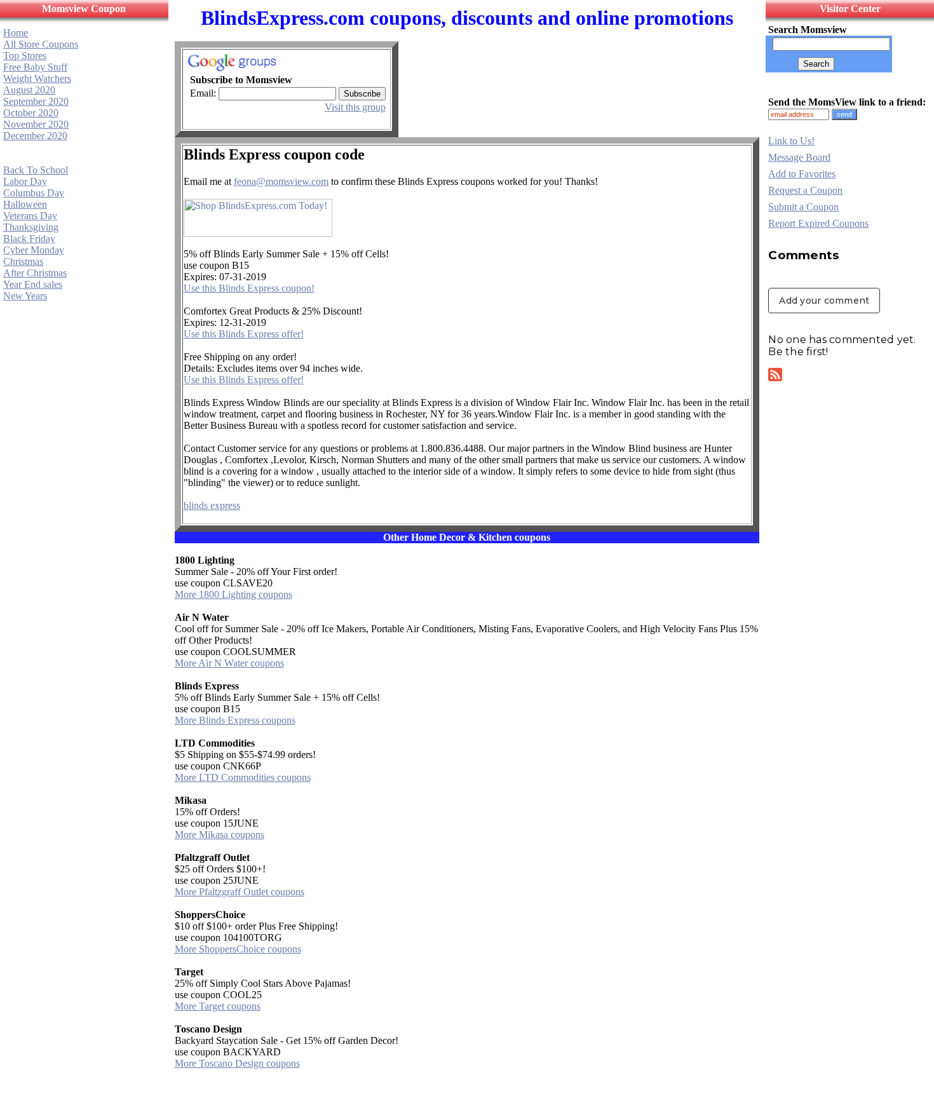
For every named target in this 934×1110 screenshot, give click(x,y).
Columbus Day (33, 192)
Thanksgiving (30, 227)
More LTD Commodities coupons (243, 777)
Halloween (25, 204)
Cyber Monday (33, 250)
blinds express (212, 505)
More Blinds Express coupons (235, 720)
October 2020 (30, 112)
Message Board (799, 157)
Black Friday (29, 238)
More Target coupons (218, 1006)
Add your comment (824, 300)
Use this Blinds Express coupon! (249, 288)
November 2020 (36, 124)
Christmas (23, 261)
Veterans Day (30, 215)
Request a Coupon (805, 190)
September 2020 (36, 101)
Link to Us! (791, 140)
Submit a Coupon (803, 206)
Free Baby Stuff (35, 67)
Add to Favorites (802, 173)
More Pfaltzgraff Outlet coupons (239, 891)
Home (15, 32)
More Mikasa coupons (219, 834)
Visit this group (355, 107)
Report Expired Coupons (818, 223)
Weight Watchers (37, 78)
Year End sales (32, 284)
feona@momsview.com (281, 181)
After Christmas (35, 272)
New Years (25, 295)
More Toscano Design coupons (237, 1063)
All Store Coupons (40, 44)
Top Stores (24, 55)
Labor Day (25, 181)
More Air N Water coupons (229, 663)
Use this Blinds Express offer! (244, 333)
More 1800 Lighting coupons (233, 594)
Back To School (35, 170)
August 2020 (29, 90)
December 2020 (35, 135)
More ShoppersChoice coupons (238, 949)
